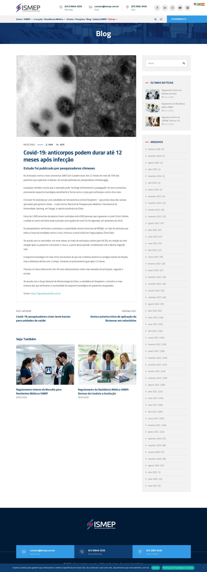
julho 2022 (152, 310)
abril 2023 (152, 250)
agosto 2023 (153, 223)
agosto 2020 (153, 465)
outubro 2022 (154, 290)
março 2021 (153, 418)
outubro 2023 (154, 209)
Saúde (62, 144)
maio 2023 (152, 243)
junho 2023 (153, 236)
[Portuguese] (199, 4)
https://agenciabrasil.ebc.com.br (45, 293)
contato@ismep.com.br (106, 6)
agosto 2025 (153, 162)
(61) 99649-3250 (96, 550)
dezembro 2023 (154, 196)
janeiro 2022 (153, 351)
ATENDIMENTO (179, 19)
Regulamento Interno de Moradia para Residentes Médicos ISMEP (39, 391)
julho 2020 (152, 472)
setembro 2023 (154, 216)
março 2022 (153, 337)
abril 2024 (152, 182)
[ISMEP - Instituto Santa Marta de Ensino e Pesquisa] (28, 7)
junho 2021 (153, 398)
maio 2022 (152, 324)
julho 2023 (152, 230)
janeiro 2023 (153, 270)
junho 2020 (153, 479)
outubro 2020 (154, 452)
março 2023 (153, 256)
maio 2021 (152, 404)
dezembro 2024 (154, 176)
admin (50, 144)
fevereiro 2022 (154, 344)
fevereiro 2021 (154, 425)
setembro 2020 (154, 458)
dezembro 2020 (154, 438)
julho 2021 (152, 391)
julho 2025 (152, 169)
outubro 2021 (154, 371)
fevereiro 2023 (154, 263)
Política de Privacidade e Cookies (178, 568)
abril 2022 (152, 331)
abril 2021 (152, 411)
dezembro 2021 (154, 357)
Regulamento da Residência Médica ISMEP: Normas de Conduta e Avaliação (103, 391)
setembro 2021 (154, 378)
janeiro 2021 (153, 431)
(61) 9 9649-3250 (73, 6)
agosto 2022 (153, 303)
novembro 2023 (154, 203)
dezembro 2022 (154, 277)
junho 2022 (153, 317)
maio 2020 (152, 485)
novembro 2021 (154, 364)
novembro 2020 (154, 445)
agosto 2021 (153, 384)
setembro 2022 (154, 297)
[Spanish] (203, 4)
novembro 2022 (154, 283)
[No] (203, 567)
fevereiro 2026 (154, 149)
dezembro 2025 (154, 155)
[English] (196, 4)
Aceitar (156, 568)
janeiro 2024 (153, 189)
